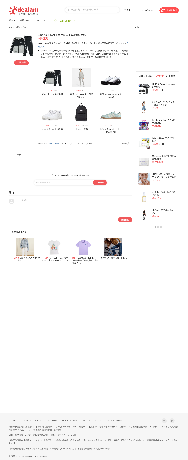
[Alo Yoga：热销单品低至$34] (144, 220)
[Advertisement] (70, 163)
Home (11, 28)
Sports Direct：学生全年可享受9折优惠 (62, 37)
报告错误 (125, 144)
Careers (38, 421)
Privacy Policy (51, 421)
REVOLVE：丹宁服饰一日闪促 (114, 258)
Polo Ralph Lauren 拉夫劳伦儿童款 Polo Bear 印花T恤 (55, 259)
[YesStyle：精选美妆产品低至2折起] (144, 202)
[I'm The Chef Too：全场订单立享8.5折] (144, 130)
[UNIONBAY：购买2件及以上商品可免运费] (144, 112)
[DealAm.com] (23, 10)
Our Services (26, 421)
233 (73, 143)
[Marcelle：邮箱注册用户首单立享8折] (144, 166)
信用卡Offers (25, 20)
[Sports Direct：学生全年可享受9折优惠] (21, 57)
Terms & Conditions (69, 421)
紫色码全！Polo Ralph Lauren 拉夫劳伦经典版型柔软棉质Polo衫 (85, 260)
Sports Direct (53, 143)
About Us (12, 421)
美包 (24, 28)
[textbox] (92, 10)
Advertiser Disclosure (114, 421)
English (63, 143)
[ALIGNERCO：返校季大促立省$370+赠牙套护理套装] (144, 184)
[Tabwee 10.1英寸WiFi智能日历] (144, 148)
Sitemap (98, 421)
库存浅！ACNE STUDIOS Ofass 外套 (26, 259)
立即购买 (21, 63)
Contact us (86, 421)
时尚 (18, 28)
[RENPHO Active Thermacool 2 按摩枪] (144, 94)
